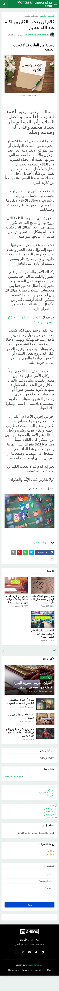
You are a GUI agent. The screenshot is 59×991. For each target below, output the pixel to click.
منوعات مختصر (31, 16)
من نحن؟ (50, 789)
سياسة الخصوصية (46, 792)
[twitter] (36, 952)
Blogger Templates (35, 965)
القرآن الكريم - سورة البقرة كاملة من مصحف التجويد (33, 685)
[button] (55, 4)
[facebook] (42, 952)
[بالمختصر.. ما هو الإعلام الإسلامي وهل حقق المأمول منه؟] (42, 619)
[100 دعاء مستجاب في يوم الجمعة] (45, 719)
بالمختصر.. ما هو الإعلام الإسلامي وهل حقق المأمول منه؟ (42, 633)
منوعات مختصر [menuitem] (50, 811)
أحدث (53, 650)
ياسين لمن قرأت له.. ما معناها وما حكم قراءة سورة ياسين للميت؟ (16, 599)
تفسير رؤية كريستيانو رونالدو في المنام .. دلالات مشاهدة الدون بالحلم (20, 732)
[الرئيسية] (16, 952)
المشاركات (45, 851)
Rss (49, 970)
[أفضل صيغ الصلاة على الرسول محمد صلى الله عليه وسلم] (42, 585)
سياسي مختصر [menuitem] (50, 808)
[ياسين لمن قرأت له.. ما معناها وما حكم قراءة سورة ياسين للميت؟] (16, 585)
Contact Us (27, 970)
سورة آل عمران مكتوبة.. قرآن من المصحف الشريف (20, 701)
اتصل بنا (50, 795)
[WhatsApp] (25, 552)
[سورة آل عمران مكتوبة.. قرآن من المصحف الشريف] (45, 704)
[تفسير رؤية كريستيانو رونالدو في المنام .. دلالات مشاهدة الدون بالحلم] (45, 733)
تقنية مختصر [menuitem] (52, 817)
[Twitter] (31, 552)
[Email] (13, 552)
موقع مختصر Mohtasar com (34, 3)
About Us (39, 970)
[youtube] (29, 952)
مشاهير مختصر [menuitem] (50, 814)
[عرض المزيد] (51, 558)
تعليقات (46, 854)
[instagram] (22, 952)
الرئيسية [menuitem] (53, 805)
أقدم (5, 650)
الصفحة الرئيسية (47, 16)
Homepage (13, 970)
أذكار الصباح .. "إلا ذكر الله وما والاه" (30, 319)
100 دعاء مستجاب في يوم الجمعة (21, 716)
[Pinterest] (19, 552)
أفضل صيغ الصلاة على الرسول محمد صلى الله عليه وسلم (42, 599)
